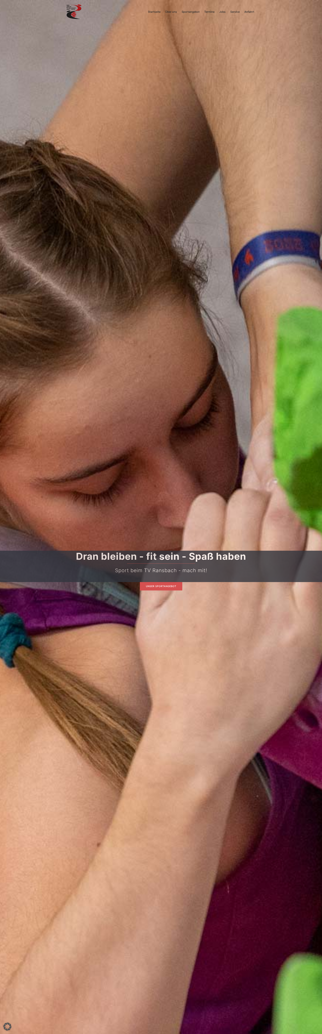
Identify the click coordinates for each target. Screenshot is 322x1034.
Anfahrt (249, 11)
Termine (209, 11)
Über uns (171, 11)
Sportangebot (191, 11)
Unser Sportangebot (161, 586)
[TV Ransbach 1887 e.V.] (73, 11)
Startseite (154, 11)
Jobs (222, 11)
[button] (7, 1026)
